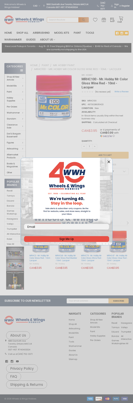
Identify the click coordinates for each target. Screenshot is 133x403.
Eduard (10, 200)
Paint (77, 33)
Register (126, 5)
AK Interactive (13, 234)
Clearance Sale (12, 126)
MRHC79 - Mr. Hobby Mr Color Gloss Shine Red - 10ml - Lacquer (91, 258)
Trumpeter (12, 229)
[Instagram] (122, 33)
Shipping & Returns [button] (26, 384)
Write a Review (122, 91)
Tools (90, 33)
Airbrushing (41, 33)
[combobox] (68, 19)
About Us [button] (18, 335)
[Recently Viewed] (113, 20)
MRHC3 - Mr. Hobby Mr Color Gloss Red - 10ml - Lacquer (40, 258)
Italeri (9, 239)
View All (10, 244)
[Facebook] (117, 33)
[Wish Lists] (96, 20)
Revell (9, 190)
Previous (121, 223)
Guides (31, 39)
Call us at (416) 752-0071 (20, 354)
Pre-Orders (12, 106)
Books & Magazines (12, 165)
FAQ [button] (13, 376)
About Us (46, 39)
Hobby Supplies (11, 99)
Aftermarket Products (12, 156)
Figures (10, 142)
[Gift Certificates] (104, 20)
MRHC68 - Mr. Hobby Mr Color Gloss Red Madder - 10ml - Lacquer (66, 258)
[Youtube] (126, 33)
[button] (15, 253)
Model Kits (61, 33)
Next (127, 223)
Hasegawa (12, 218)
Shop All (22, 33)
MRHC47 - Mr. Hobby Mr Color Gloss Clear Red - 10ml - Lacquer (117, 258)
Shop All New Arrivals (13, 78)
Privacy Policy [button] (22, 368)
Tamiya (11, 195)
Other (9, 172)
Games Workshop (12, 212)
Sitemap (73, 359)
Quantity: (87, 141)
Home (8, 33)
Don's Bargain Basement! (14, 135)
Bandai (10, 205)
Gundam (11, 118)
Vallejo (10, 223)
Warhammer (13, 39)
